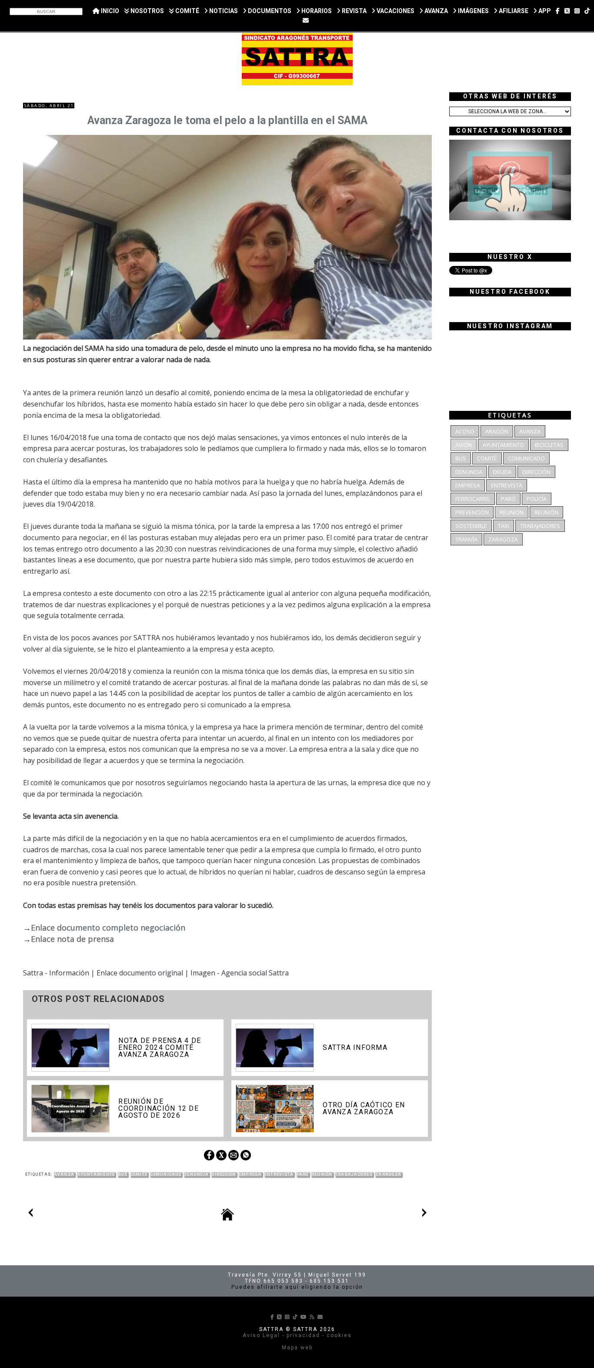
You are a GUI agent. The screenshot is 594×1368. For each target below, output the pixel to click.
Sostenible (471, 526)
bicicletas (549, 445)
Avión (463, 445)
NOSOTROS (146, 10)
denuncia (196, 1174)
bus (123, 1174)
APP (544, 10)
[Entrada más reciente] (30, 1214)
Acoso (464, 431)
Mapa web (297, 1347)
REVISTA (353, 10)
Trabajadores (354, 1174)
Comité (139, 1174)
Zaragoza (388, 1174)
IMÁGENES (473, 10)
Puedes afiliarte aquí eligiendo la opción (297, 1287)
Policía (537, 499)
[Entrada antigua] (424, 1214)
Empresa (250, 1174)
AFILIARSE (512, 10)
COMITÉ (186, 10)
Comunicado (165, 1174)
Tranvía (466, 539)
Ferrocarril (472, 499)
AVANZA (435, 10)
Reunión (322, 1174)
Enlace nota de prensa (72, 939)
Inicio (109, 10)
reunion (512, 512)
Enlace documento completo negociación (108, 927)
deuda (502, 472)
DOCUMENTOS (269, 10)
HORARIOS (316, 10)
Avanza (64, 1174)
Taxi (503, 526)
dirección (223, 1174)
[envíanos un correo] (305, 20)
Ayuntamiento (96, 1174)
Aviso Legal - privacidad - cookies (297, 1335)
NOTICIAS (223, 10)
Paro (303, 1174)
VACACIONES (394, 10)
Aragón (496, 431)
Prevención (472, 512)
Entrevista (279, 1174)
